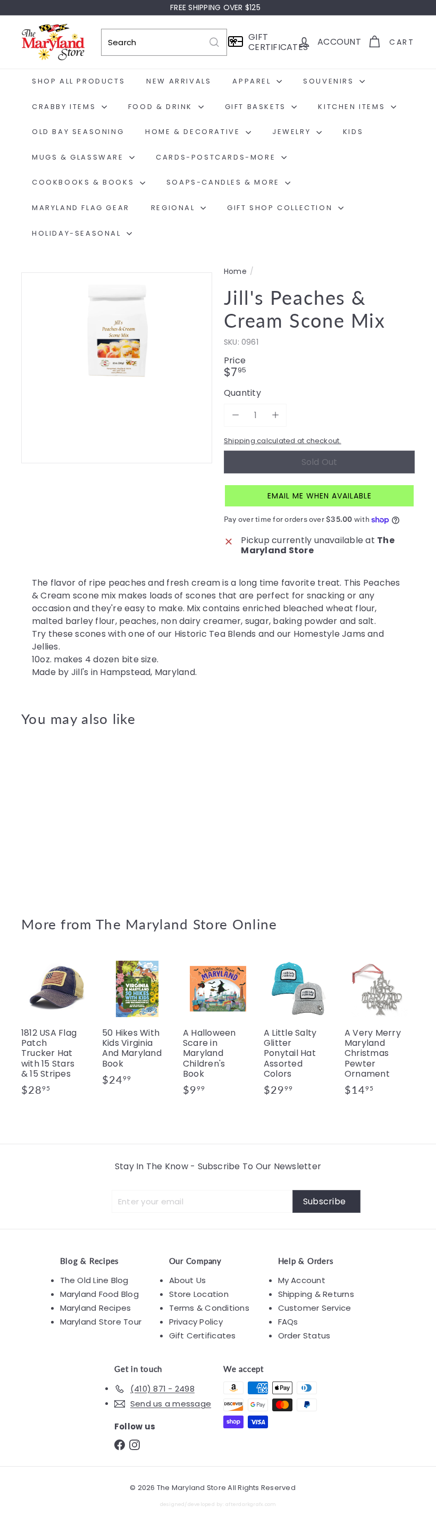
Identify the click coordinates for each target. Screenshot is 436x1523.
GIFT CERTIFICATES (269, 42)
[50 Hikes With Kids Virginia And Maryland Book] (137, 1025)
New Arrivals (178, 81)
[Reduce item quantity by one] (235, 415)
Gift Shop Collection (281, 208)
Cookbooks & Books (84, 182)
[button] (319, 495)
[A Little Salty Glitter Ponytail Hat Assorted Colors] (299, 1030)
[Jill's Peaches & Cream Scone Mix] (49, 813)
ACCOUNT (339, 42)
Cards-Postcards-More (217, 157)
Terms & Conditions (209, 1307)
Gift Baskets (257, 107)
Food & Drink (162, 107)
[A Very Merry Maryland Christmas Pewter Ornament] (380, 1030)
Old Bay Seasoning (78, 132)
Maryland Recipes (95, 1307)
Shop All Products (78, 81)
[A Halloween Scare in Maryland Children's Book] (218, 1030)
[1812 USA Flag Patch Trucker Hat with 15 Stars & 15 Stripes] (56, 1030)
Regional (174, 208)
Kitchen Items (353, 107)
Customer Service (314, 1307)
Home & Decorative (194, 132)
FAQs (288, 1321)
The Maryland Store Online (187, 924)
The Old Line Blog (94, 1280)
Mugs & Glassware (79, 157)
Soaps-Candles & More (224, 182)
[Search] (214, 42)
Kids (353, 132)
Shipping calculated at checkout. (282, 441)
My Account (301, 1280)
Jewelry (293, 132)
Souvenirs (330, 81)
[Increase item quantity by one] (275, 415)
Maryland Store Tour (101, 1321)
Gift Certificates (202, 1335)
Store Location (199, 1294)
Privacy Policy (196, 1321)
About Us (187, 1280)
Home (235, 271)
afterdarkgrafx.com (250, 1504)
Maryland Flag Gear (81, 208)
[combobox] (164, 42)
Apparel (253, 81)
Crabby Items (65, 107)
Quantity (242, 393)
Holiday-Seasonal (78, 233)
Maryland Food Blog (99, 1294)
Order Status (304, 1335)
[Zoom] (117, 368)
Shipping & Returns (316, 1294)
